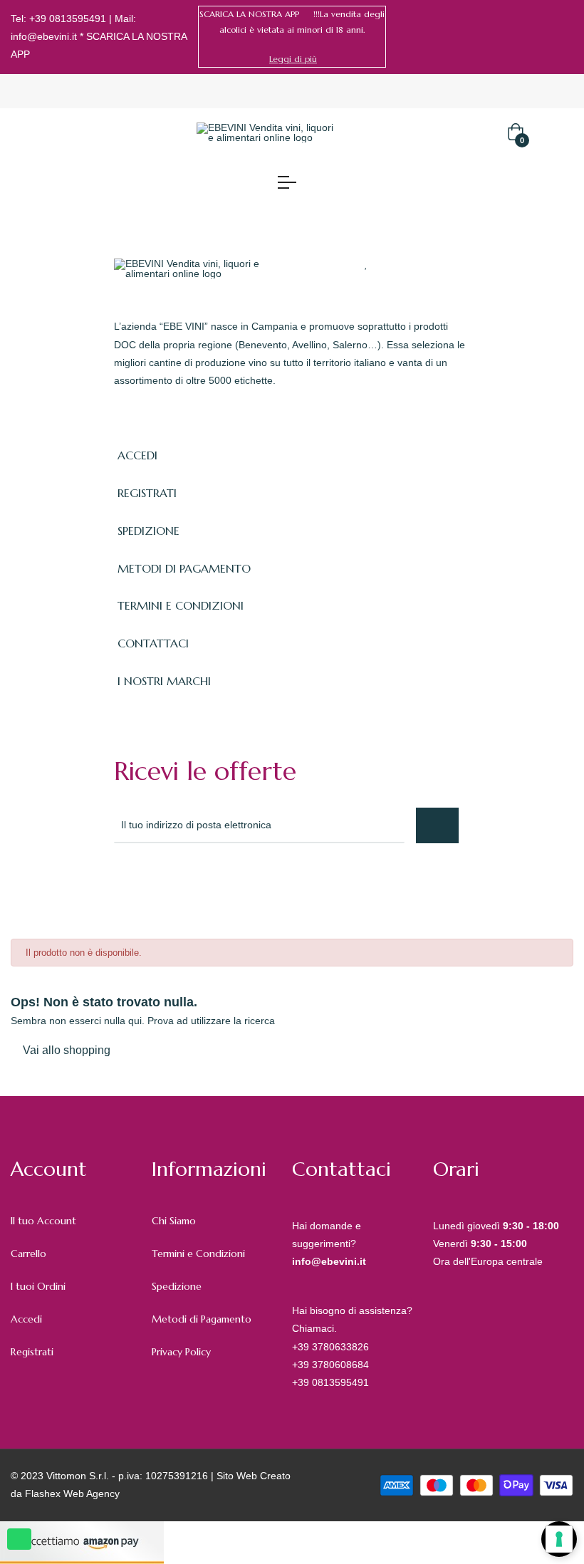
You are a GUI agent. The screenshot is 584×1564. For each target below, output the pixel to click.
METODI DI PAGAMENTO (184, 568)
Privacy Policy (181, 1351)
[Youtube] (246, 882)
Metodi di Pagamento (201, 1319)
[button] (293, 59)
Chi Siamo (174, 1220)
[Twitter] (152, 882)
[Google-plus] (184, 882)
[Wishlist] (366, 263)
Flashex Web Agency (72, 1493)
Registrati (32, 1351)
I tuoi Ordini (38, 1286)
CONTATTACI (153, 643)
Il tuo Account (43, 1220)
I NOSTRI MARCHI (164, 681)
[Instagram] (568, 36)
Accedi (26, 1319)
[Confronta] (393, 263)
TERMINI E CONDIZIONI (181, 605)
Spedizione (177, 1286)
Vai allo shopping (66, 1050)
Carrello (28, 1253)
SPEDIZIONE (148, 530)
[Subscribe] (437, 825)
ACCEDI (137, 455)
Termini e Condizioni (198, 1253)
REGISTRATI (147, 493)
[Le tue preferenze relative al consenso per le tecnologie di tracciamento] (559, 1539)
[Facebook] (547, 36)
